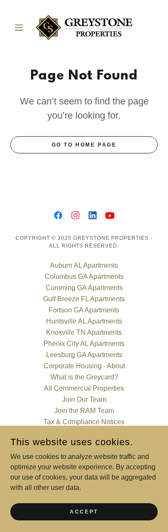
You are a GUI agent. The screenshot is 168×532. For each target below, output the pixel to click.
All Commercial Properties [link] (84, 388)
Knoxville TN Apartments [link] (84, 332)
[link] (84, 27)
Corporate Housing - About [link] (84, 366)
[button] (21, 27)
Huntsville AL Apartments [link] (84, 321)
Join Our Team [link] (84, 399)
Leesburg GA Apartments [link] (84, 354)
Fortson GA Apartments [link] (84, 310)
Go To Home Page (84, 145)
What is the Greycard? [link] (84, 377)
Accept (84, 511)
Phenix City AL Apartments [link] (84, 343)
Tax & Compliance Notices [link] (84, 421)
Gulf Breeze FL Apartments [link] (84, 299)
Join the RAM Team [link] (84, 410)
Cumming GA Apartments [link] (84, 287)
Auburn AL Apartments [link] (84, 265)
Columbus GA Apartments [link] (84, 276)
